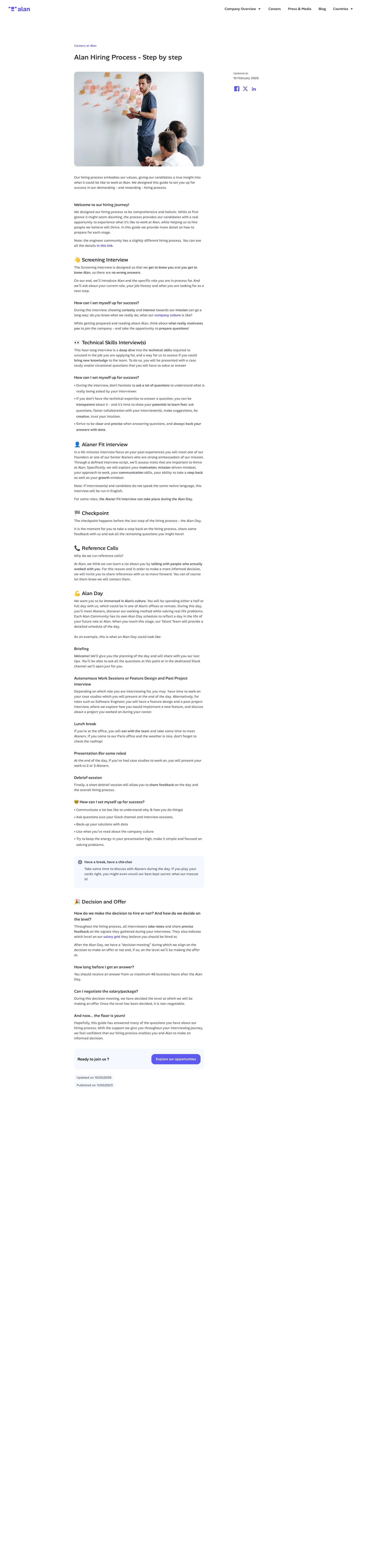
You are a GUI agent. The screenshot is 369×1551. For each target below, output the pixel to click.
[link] (182, 310)
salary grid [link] (111, 936)
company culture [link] (167, 315)
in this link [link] (105, 245)
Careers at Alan (85, 46)
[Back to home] (19, 9)
